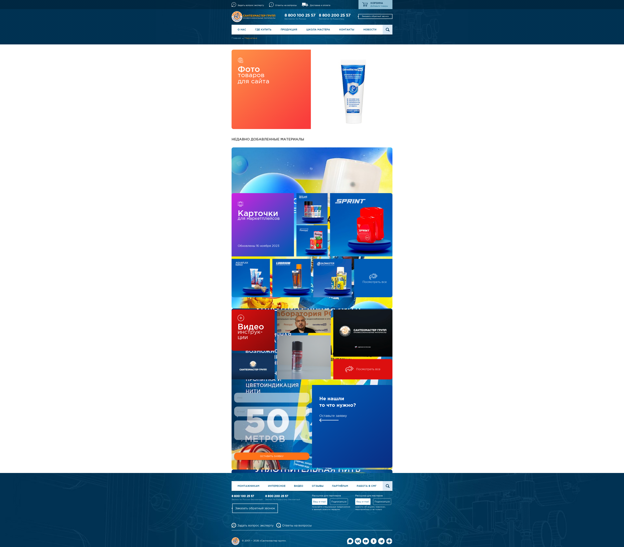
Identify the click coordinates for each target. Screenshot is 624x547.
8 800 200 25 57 (335, 15)
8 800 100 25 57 (300, 15)
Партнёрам (340, 486)
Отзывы (318, 486)
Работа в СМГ (367, 486)
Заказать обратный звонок (375, 16)
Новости (370, 29)
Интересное (277, 486)
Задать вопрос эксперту (251, 5)
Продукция (289, 29)
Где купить (263, 29)
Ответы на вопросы (286, 5)
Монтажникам (248, 486)
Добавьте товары (379, 6)
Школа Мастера (318, 29)
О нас (242, 29)
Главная (236, 38)
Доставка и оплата (320, 5)
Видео (298, 486)
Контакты (346, 29)
